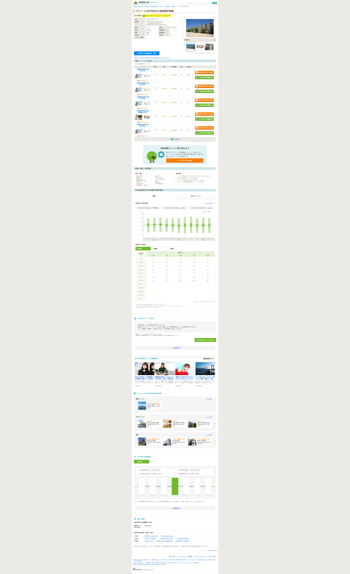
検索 (215, 3)
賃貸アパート (165, 559)
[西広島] (141, 486)
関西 (153, 564)
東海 (150, 564)
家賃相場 (178, 559)
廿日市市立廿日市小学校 (151, 536)
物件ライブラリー (177, 562)
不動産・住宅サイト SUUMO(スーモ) (141, 559)
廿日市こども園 (148, 541)
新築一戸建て (202, 559)
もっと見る (209, 399)
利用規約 (190, 556)
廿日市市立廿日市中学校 (166, 538)
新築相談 (157, 562)
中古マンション (194, 559)
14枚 (138, 94)
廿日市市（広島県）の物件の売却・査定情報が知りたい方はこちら (152, 57)
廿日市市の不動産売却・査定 (146, 53)
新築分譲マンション (185, 559)
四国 (156, 564)
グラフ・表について (210, 203)
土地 (213, 559)
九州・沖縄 (163, 564)
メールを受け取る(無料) (185, 160)
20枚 (138, 122)
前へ (135, 486)
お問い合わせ (212, 556)
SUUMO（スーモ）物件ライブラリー (145, 2)
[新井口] (153, 486)
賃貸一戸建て (172, 559)
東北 (138, 564)
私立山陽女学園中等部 (182, 538)
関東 (141, 564)
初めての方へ (172, 556)
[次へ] (214, 423)
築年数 (155, 248)
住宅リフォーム (141, 562)
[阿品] (197, 486)
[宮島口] (208, 486)
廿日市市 (173, 6)
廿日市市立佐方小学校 (167, 536)
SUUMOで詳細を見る (204, 77)
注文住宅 (135, 562)
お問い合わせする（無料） (204, 72)
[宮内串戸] (186, 486)
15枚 (138, 80)
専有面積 (139, 248)
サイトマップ (182, 556)
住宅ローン (169, 562)
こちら (195, 501)
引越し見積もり (162, 562)
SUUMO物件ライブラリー (157, 6)
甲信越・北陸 (146, 564)
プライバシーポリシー (201, 556)
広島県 (167, 6)
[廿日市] (175, 486)
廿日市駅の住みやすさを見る (205, 340)
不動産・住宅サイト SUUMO (141, 6)
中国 (159, 564)
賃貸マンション (158, 559)
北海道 (134, 564)
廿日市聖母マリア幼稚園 (181, 541)
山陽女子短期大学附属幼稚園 (164, 541)
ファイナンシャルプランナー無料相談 (190, 562)
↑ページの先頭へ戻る (212, 550)
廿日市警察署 (148, 525)
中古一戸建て (208, 559)
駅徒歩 (172, 248)
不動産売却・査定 (150, 562)
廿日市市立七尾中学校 (150, 538)
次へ (214, 486)
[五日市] (164, 486)
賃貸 (165, 15)
